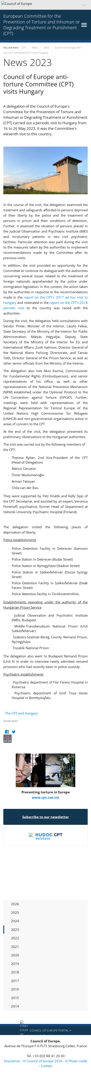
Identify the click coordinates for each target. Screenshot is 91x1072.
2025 (15, 912)
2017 (15, 981)
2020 (15, 955)
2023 (15, 929)
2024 (15, 921)
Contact (46, 1066)
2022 (15, 938)
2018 (15, 972)
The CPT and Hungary (21, 713)
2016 (15, 989)
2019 (15, 963)
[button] (45, 5)
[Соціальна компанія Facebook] (6, 731)
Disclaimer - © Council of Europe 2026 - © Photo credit (45, 1061)
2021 (15, 946)
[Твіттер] (13, 731)
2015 (15, 998)
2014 (15, 1006)
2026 (15, 904)
